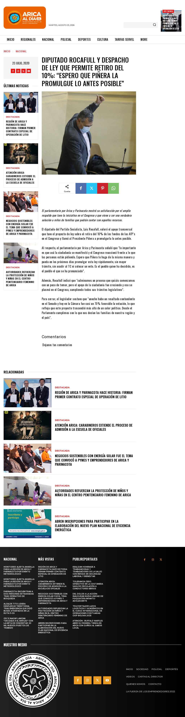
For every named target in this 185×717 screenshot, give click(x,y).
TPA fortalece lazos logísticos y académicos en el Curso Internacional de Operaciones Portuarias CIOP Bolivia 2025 (88, 611)
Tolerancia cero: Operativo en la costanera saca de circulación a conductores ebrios (88, 585)
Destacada (168, 11)
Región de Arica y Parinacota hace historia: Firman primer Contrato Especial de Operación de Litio (171, 22)
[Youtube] (29, 71)
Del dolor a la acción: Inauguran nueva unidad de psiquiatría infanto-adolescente (88, 597)
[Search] (154, 25)
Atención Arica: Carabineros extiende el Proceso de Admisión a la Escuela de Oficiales (21, 177)
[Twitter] (23, 71)
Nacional (21, 51)
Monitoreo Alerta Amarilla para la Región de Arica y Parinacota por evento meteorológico (19, 570)
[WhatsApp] (113, 188)
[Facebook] (13, 71)
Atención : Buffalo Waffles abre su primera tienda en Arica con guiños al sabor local (88, 624)
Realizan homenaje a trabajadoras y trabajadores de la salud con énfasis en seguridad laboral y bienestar (87, 572)
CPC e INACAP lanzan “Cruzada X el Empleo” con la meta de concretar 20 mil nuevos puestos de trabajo (18, 623)
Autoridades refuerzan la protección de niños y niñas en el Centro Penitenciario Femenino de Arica (20, 278)
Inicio (7, 51)
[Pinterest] (102, 188)
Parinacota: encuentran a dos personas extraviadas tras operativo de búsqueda (19, 595)
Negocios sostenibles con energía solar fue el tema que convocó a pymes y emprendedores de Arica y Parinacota (20, 227)
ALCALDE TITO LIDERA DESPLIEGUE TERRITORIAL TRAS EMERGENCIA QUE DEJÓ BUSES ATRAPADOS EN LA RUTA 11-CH (18, 608)
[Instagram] (18, 71)
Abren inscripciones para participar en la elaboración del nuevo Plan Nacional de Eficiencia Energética (92, 525)
